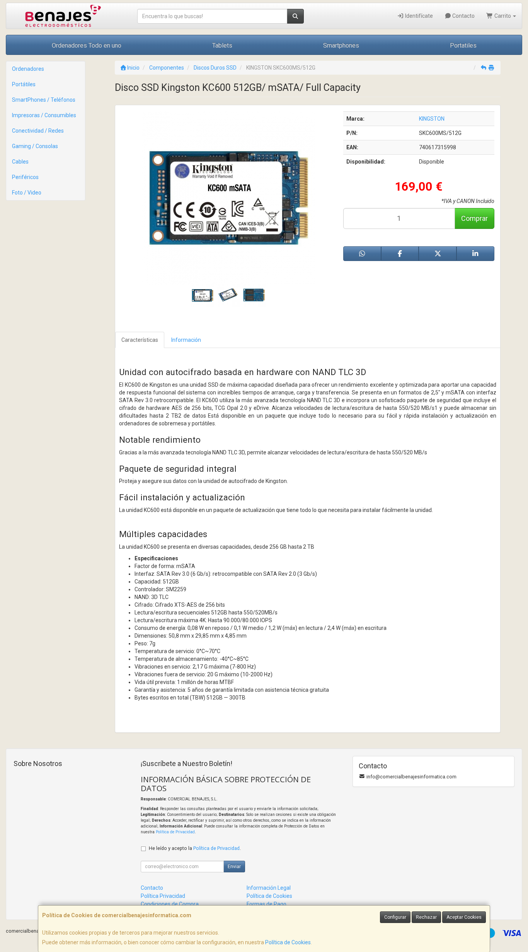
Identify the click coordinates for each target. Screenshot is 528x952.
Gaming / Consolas (35, 146)
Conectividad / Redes (38, 131)
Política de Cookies (288, 942)
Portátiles (24, 84)
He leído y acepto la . (195, 848)
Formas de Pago (266, 904)
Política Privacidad (163, 896)
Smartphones (341, 45)
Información (186, 340)
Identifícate (418, 16)
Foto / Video (26, 192)
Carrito (502, 16)
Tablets (222, 45)
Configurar (395, 917)
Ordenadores (28, 69)
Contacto (463, 16)
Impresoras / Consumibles (44, 115)
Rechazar (426, 917)
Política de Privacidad (175, 832)
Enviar (234, 866)
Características (139, 340)
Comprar (474, 218)
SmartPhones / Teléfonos (43, 100)
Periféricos (25, 177)
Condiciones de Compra (170, 904)
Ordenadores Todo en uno (86, 45)
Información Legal (269, 888)
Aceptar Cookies (464, 917)
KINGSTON (432, 119)
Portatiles (463, 45)
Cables (20, 162)
